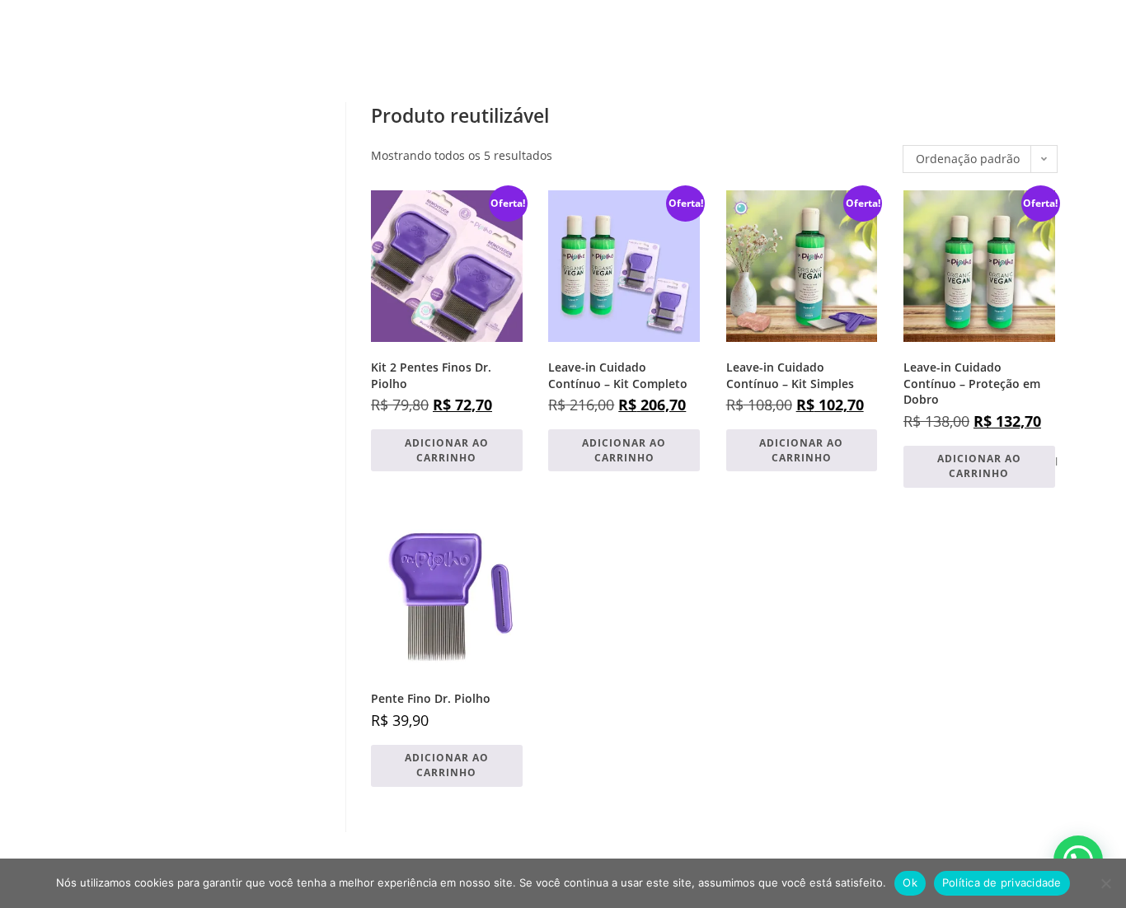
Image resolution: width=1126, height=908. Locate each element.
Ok (910, 882)
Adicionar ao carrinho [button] (447, 450)
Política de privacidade (1002, 882)
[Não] (1105, 883)
